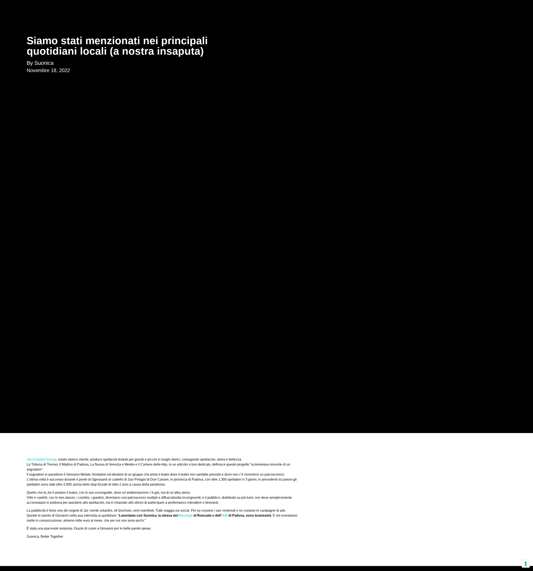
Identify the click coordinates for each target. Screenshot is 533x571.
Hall (225, 515)
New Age (186, 515)
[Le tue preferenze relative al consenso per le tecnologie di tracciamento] (526, 564)
